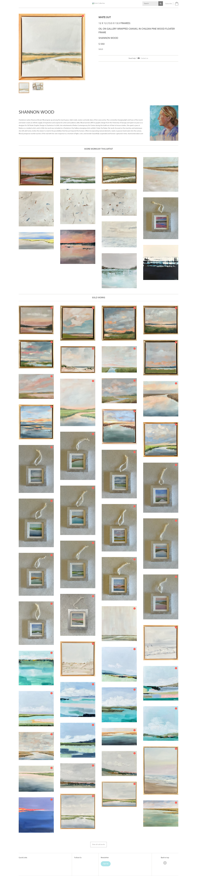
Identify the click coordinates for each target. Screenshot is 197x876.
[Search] (160, 3)
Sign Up (105, 851)
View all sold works (98, 832)
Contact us (144, 58)
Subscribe (168, 4)
